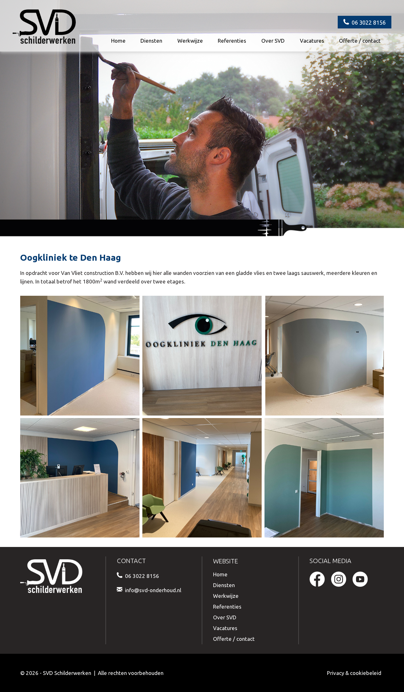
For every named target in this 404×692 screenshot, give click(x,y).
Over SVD (273, 41)
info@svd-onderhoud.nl (153, 590)
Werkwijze (190, 41)
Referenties (232, 41)
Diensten (151, 41)
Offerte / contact (360, 41)
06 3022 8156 (369, 22)
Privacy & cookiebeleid (354, 673)
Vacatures (312, 41)
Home (118, 41)
